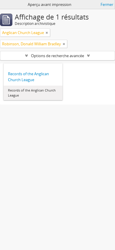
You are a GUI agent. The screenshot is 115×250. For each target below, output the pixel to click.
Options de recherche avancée (57, 55)
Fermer (107, 4)
